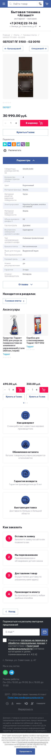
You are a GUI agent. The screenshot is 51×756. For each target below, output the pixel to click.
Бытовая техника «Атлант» (25, 13)
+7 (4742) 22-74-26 (23, 23)
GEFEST (7, 107)
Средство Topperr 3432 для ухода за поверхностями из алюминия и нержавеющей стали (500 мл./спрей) (14, 344)
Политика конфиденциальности (25, 697)
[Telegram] (18, 144)
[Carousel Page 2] (25, 402)
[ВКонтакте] (9, 144)
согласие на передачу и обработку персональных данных (27, 641)
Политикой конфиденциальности (23, 647)
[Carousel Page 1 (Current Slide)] (23, 402)
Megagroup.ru (25, 709)
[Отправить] (44, 632)
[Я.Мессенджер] (5, 144)
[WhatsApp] (27, 144)
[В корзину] (20, 390)
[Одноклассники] (14, 144)
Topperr (6, 354)
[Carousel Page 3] (27, 402)
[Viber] (23, 144)
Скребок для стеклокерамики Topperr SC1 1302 (35, 340)
